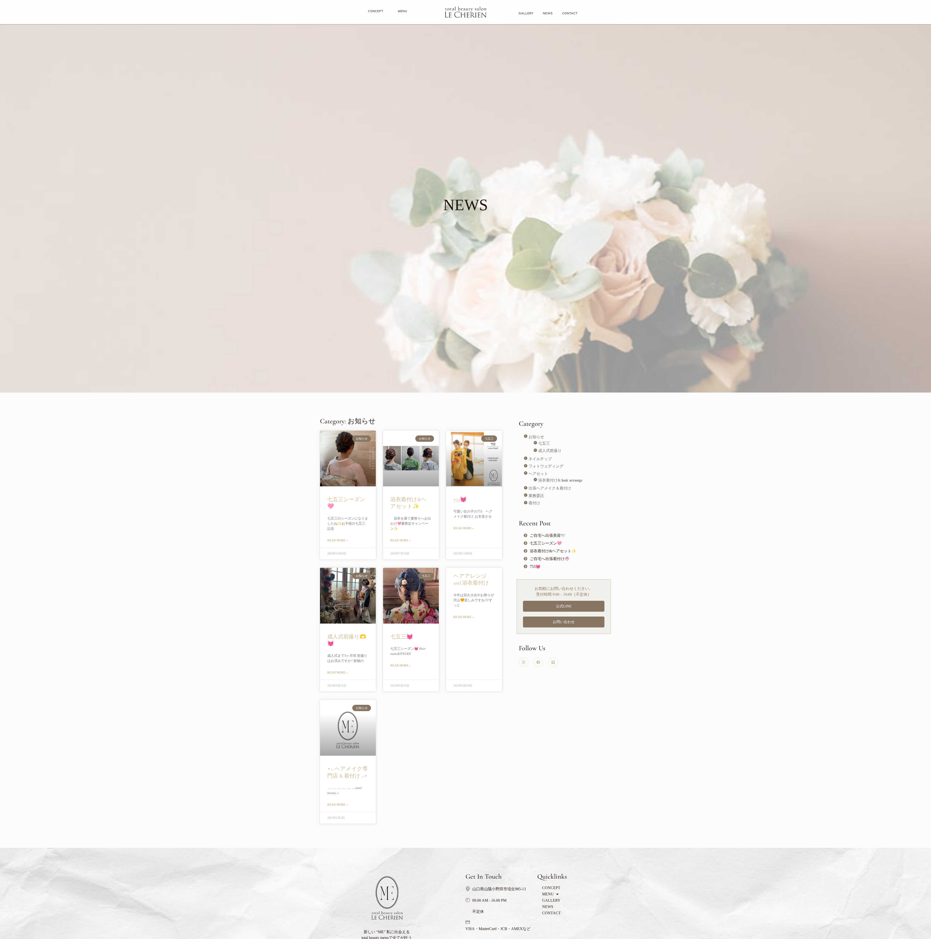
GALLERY (526, 13)
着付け (534, 503)
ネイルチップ (540, 459)
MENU (402, 11)
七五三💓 (401, 637)
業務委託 (536, 496)
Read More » (337, 540)
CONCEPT (375, 11)
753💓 (459, 499)
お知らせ (536, 437)
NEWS (548, 13)
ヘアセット (538, 474)
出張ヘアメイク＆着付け (550, 488)
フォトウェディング (546, 466)
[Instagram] (523, 662)
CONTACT (570, 13)
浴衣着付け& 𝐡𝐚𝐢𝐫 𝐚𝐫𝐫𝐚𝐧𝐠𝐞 (560, 480)
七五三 (544, 443)
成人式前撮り (550, 451)
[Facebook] (538, 662)
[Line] (553, 662)
